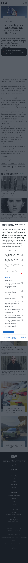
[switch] (22, 255)
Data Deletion (6, 337)
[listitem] (14, 251)
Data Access (15, 337)
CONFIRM (8, 332)
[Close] (25, 224)
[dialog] (14, 281)
